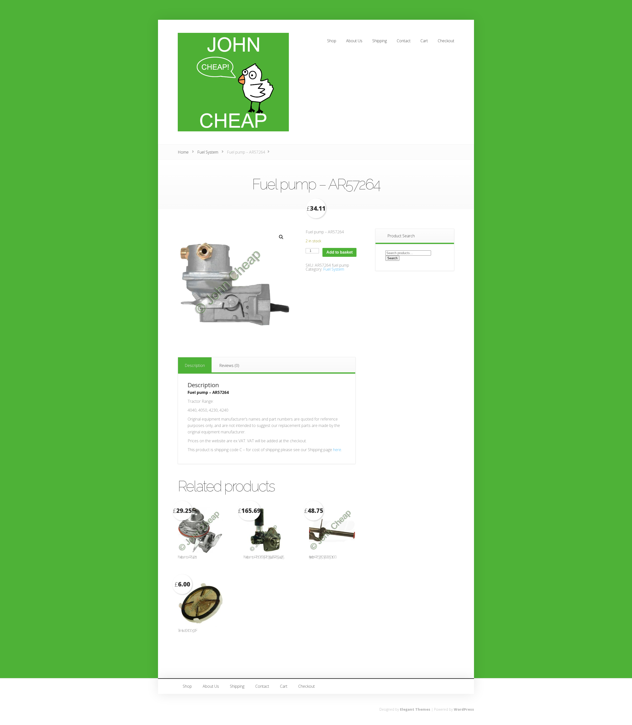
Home (183, 152)
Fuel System (207, 152)
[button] (281, 237)
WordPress (464, 709)
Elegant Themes (415, 709)
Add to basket (339, 252)
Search (392, 258)
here (337, 449)
